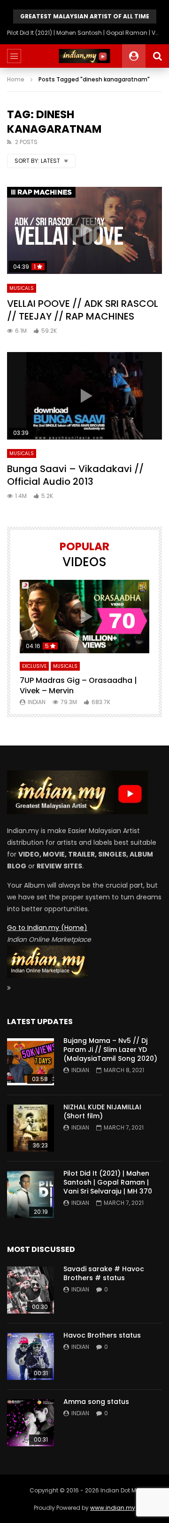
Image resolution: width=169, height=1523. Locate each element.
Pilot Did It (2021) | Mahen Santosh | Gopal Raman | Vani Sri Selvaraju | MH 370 (84, 33)
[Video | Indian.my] (84, 56)
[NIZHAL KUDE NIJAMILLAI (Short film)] (30, 1128)
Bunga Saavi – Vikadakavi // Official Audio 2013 (75, 475)
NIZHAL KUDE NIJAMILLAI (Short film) (102, 1111)
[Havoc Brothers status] (30, 1356)
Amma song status (96, 1401)
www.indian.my (112, 1508)
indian (37, 702)
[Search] (157, 56)
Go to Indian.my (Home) (47, 927)
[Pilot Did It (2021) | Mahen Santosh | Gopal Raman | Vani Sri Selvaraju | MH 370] (30, 1194)
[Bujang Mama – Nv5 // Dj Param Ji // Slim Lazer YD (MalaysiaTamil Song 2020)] (30, 1061)
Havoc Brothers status (102, 1335)
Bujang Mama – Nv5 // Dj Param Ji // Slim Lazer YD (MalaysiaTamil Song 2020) (110, 1049)
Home (15, 79)
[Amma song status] (30, 1422)
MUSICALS (21, 288)
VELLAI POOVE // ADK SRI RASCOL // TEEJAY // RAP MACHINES (82, 310)
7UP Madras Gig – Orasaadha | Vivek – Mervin (78, 685)
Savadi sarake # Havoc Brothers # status (103, 1273)
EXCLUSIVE (34, 666)
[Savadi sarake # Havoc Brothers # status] (30, 1290)
